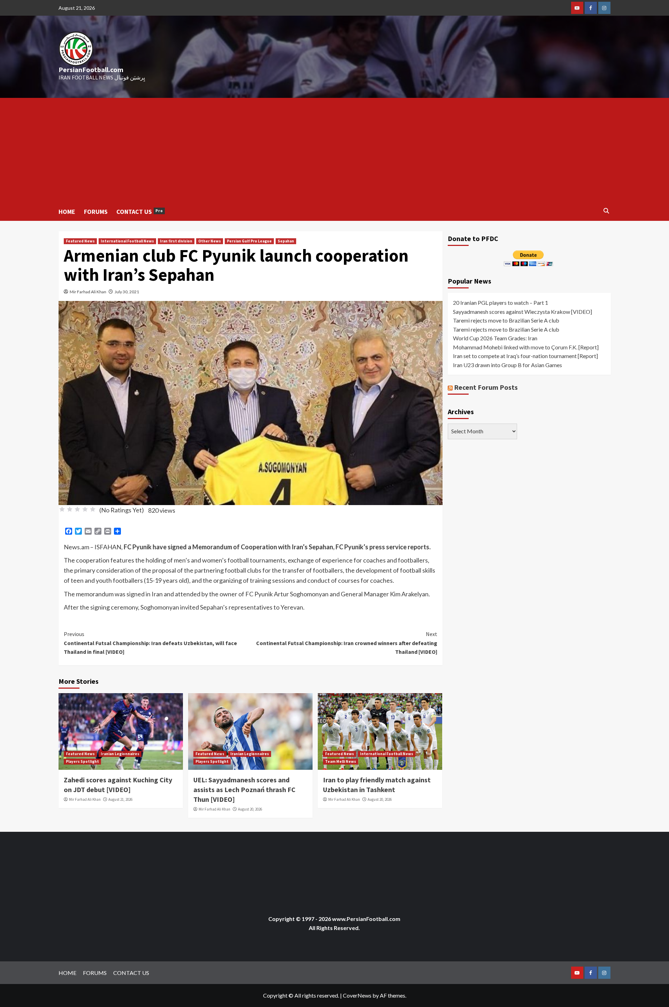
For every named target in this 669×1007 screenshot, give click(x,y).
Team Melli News (340, 761)
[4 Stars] (85, 509)
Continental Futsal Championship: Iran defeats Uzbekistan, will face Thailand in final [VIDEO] (150, 642)
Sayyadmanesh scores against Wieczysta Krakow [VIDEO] (522, 311)
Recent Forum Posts (486, 386)
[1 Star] (62, 509)
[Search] (606, 211)
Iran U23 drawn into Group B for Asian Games (507, 364)
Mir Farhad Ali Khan (88, 291)
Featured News (80, 241)
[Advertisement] (334, 150)
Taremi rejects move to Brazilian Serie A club (506, 320)
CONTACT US (139, 212)
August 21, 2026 (120, 799)
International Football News (127, 241)
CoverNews (357, 995)
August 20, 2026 (250, 809)
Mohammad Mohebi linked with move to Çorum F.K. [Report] (526, 346)
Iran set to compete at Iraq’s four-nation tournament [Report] (525, 356)
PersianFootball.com (91, 69)
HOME (67, 212)
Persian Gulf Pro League (249, 241)
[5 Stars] (92, 509)
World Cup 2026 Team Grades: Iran (495, 338)
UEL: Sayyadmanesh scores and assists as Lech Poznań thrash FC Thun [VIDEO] (244, 789)
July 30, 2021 (127, 291)
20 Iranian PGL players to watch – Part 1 (500, 302)
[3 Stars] (77, 509)
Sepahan (286, 241)
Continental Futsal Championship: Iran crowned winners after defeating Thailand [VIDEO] (346, 642)
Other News (209, 241)
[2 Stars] (69, 509)
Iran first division (176, 241)
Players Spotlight (82, 761)
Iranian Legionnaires (120, 753)
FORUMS (96, 212)
